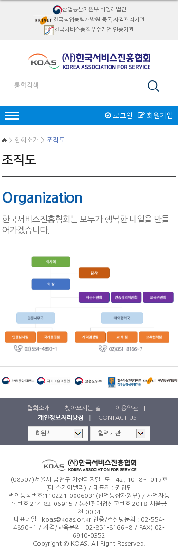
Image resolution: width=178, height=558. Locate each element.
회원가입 (159, 115)
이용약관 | (131, 408)
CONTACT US (117, 418)
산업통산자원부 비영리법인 (94, 9)
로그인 (122, 115)
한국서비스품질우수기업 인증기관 (94, 30)
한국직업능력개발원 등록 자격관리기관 (99, 19)
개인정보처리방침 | (65, 418)
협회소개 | (43, 408)
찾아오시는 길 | (87, 408)
